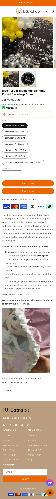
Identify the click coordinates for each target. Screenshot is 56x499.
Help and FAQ (34, 450)
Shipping (7, 440)
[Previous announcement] (5, 3)
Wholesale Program (37, 445)
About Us (32, 435)
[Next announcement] (51, 3)
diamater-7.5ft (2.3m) (16, 150)
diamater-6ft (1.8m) (15, 132)
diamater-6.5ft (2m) (15, 138)
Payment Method (11, 445)
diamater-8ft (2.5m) (15, 156)
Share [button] (8, 390)
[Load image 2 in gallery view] (28, 79)
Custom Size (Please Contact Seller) (23, 162)
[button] (46, 11)
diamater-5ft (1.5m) (15, 125)
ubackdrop (31, 489)
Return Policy (9, 450)
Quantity (6, 168)
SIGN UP (25, 479)
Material (6, 435)
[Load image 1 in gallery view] (11, 79)
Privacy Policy (9, 455)
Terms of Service (11, 459)
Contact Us (33, 440)
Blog (30, 459)
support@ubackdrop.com (17, 417)
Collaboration (34, 455)
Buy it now (28, 191)
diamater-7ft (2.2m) (15, 144)
